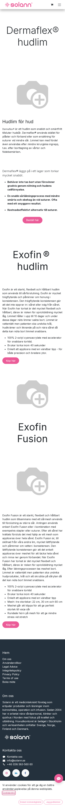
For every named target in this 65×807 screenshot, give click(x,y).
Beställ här (32, 220)
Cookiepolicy (9, 793)
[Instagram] (6, 773)
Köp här (11, 360)
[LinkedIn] (16, 773)
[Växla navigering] (59, 4)
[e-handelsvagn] (52, 4)
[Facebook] (25, 773)
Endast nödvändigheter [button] (30, 802)
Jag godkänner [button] (53, 802)
